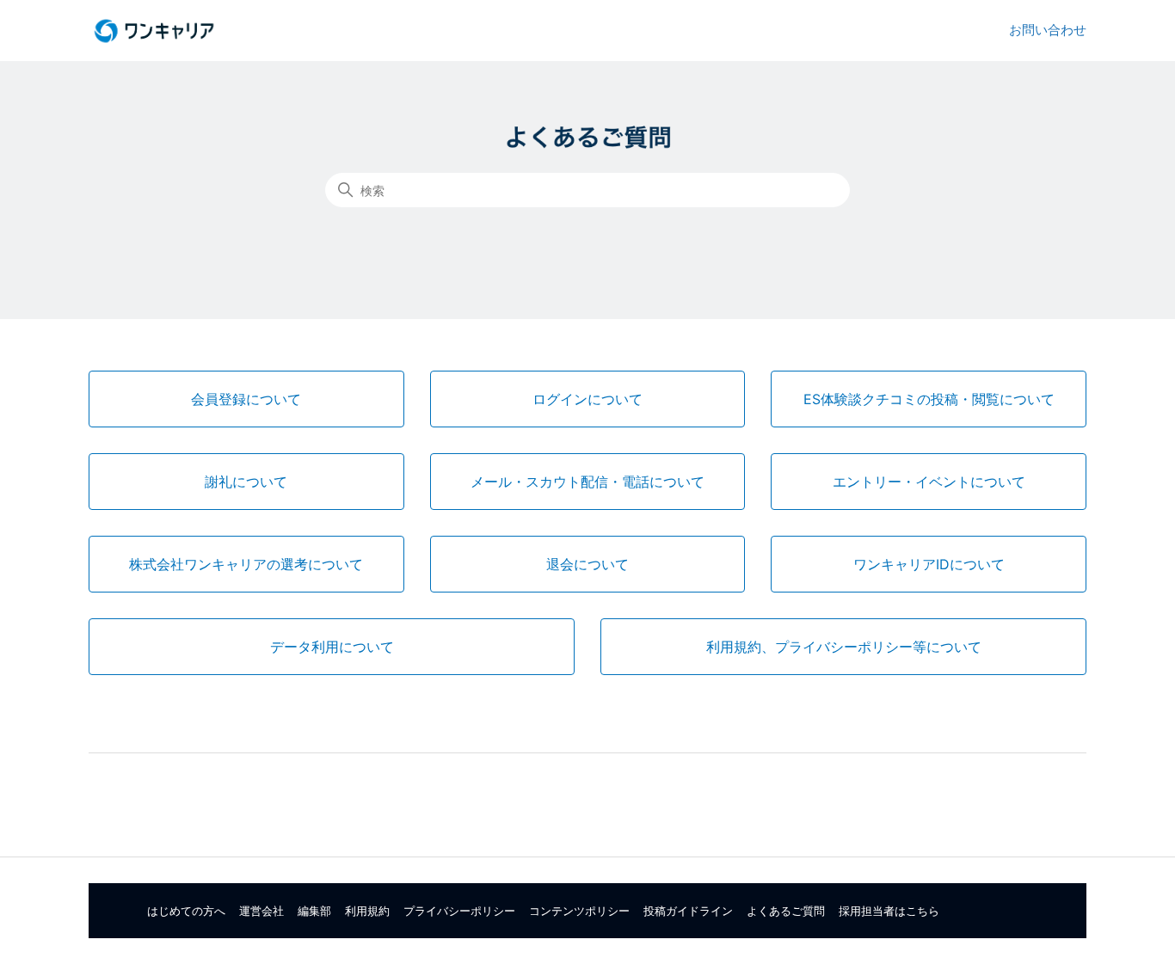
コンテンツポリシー (579, 911)
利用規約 (367, 911)
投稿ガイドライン (688, 911)
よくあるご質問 (786, 911)
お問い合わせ (1047, 29)
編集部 (314, 911)
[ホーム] (154, 31)
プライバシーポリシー (459, 911)
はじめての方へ (186, 911)
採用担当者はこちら (889, 911)
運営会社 (261, 911)
